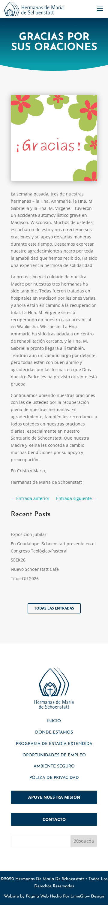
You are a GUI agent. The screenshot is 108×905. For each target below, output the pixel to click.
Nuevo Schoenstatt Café (35, 569)
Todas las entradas (54, 608)
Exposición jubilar (28, 534)
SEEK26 (18, 560)
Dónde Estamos (54, 732)
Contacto (54, 819)
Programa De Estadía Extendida (54, 744)
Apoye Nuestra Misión (54, 797)
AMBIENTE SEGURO (54, 766)
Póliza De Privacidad (54, 778)
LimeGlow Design (87, 896)
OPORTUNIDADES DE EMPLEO (54, 755)
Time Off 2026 (25, 578)
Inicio (54, 721)
